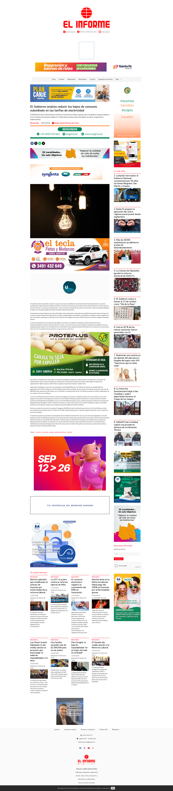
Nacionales (83, 79)
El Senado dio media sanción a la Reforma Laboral (100, 645)
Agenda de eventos (105, 79)
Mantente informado (123, 546)
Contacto (57, 730)
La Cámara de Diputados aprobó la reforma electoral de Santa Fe (126, 273)
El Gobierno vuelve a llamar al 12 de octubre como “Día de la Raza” (125, 302)
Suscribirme (118, 559)
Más (117, 79)
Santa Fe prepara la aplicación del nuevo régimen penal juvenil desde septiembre (127, 213)
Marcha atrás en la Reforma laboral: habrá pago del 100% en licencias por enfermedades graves (100, 586)
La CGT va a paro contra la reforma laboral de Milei (59, 582)
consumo (38, 432)
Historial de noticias (70, 730)
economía (45, 432)
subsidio (69, 432)
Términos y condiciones (88, 730)
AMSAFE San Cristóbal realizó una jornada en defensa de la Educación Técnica (126, 426)
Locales (61, 79)
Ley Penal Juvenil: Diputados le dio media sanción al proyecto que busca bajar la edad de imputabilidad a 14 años (39, 651)
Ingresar (116, 730)
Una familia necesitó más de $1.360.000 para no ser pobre (58, 646)
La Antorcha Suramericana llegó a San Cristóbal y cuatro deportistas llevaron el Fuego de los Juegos (126, 393)
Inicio (54, 79)
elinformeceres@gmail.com (86, 742)
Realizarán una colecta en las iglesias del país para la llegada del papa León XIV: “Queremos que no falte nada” (127, 360)
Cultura (92, 79)
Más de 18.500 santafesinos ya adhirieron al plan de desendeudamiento (126, 244)
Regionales (71, 79)
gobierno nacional (60, 432)
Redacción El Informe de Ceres (67, 123)
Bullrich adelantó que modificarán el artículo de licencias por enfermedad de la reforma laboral (39, 586)
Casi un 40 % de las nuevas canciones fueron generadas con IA (125, 330)
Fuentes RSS (103, 730)
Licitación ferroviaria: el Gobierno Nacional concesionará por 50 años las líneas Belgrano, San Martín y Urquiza (126, 180)
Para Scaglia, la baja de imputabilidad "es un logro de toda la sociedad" (79, 647)
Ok (113, 788)
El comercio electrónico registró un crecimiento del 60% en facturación (78, 586)
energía (51, 432)
